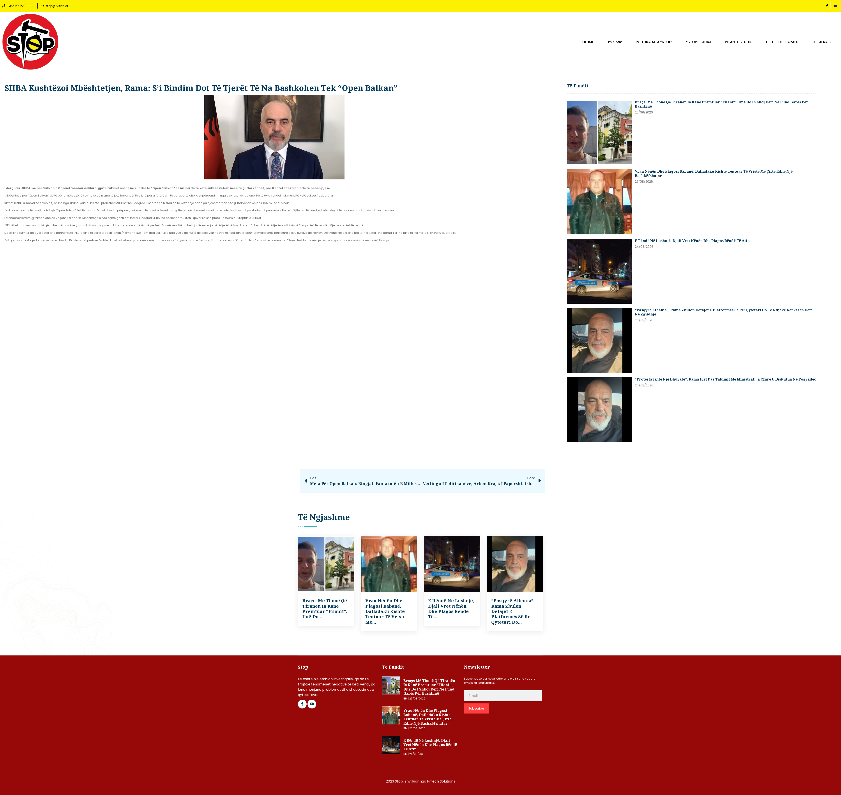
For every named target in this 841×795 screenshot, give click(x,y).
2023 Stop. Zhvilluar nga (406, 781)
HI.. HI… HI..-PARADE (782, 42)
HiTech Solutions (441, 781)
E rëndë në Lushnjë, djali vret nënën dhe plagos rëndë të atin (692, 240)
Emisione (614, 42)
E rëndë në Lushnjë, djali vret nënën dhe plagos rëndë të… (451, 609)
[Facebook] (826, 5)
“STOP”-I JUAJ (698, 42)
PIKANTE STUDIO (739, 42)
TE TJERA (820, 42)
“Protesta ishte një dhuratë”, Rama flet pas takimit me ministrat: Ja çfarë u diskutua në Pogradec (725, 379)
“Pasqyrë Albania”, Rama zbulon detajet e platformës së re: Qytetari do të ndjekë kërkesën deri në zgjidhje (724, 312)
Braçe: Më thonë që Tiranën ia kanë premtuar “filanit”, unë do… (324, 609)
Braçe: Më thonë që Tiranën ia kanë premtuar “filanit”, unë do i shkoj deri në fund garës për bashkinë (721, 104)
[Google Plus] (311, 704)
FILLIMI (587, 42)
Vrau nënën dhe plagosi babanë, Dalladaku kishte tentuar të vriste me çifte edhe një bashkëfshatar (714, 173)
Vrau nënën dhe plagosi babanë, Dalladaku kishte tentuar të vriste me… (385, 611)
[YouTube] (835, 5)
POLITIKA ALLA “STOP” (654, 42)
